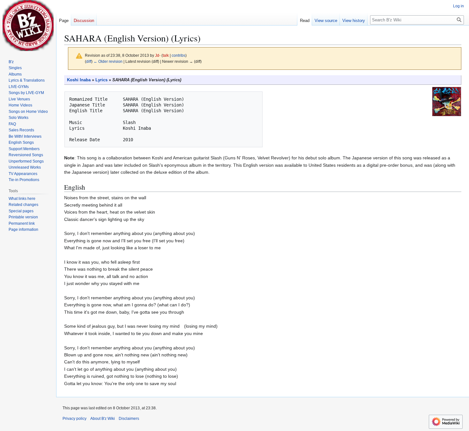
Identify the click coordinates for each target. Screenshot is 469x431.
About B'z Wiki (102, 418)
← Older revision (108, 61)
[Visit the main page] (28, 25)
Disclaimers (129, 418)
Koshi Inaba (79, 80)
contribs (178, 55)
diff (88, 61)
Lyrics (101, 80)
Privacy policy (74, 418)
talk (166, 55)
